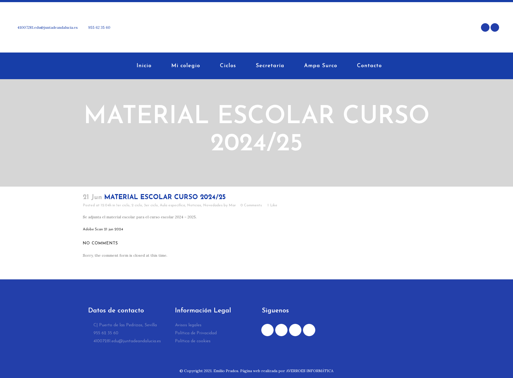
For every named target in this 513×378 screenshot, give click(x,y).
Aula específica (172, 205)
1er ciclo (123, 205)
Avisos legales (188, 325)
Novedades (213, 205)
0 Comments (251, 205)
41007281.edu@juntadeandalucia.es (47, 27)
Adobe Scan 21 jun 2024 (103, 229)
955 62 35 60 (98, 27)
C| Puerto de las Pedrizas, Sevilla (124, 325)
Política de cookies (193, 341)
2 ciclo (136, 205)
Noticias (194, 205)
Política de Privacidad (196, 333)
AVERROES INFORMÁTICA (309, 370)
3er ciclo (151, 205)
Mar (232, 205)
